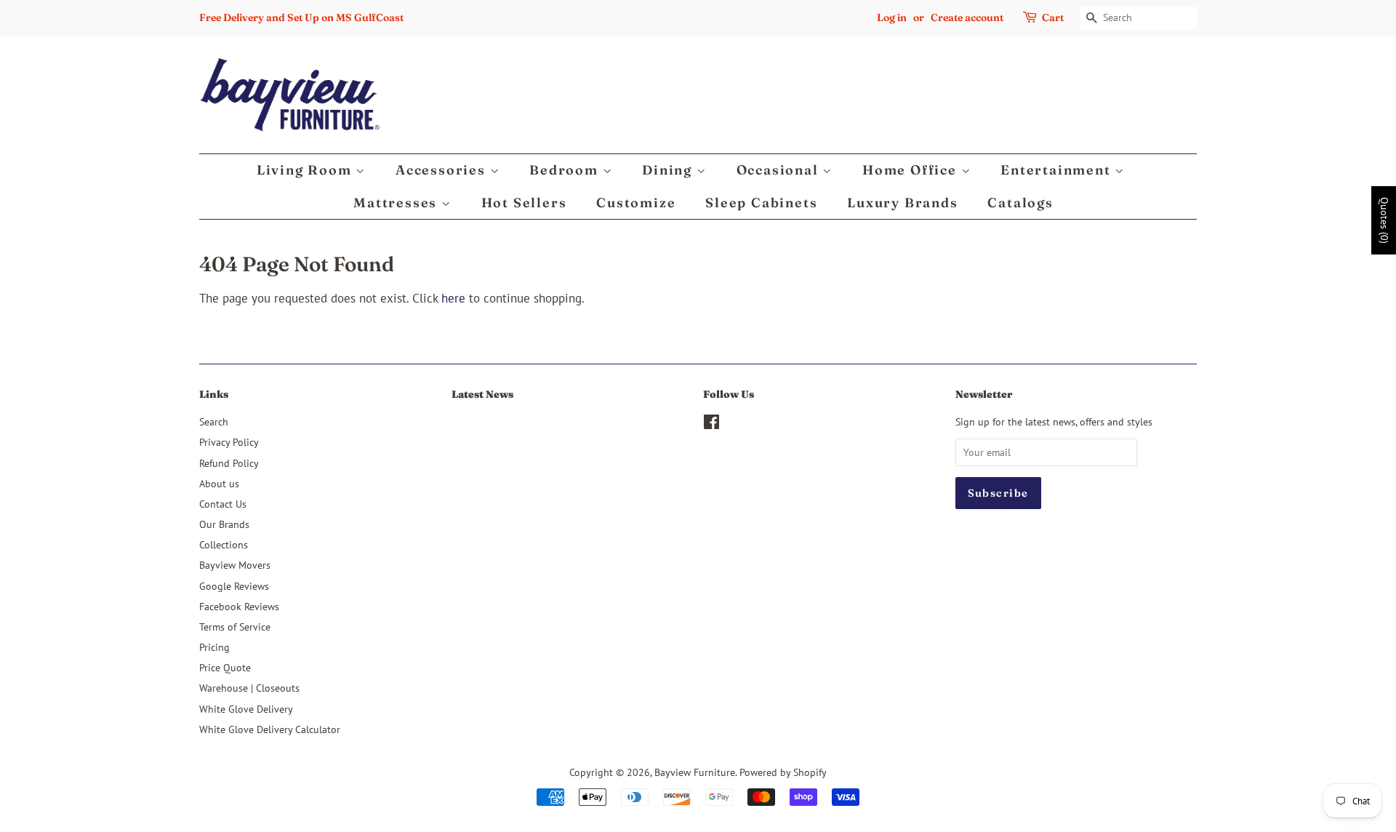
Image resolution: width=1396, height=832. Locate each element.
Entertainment (1057, 169)
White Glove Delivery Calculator (269, 729)
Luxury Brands (902, 202)
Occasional (780, 169)
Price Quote (225, 667)
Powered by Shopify (783, 772)
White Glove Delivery (246, 709)
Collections (223, 544)
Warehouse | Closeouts (249, 688)
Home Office (911, 169)
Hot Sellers (524, 202)
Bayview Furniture (694, 772)
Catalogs (1020, 202)
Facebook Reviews (239, 606)
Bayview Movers (234, 565)
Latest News (482, 394)
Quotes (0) (1384, 220)
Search (213, 421)
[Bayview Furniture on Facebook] (711, 424)
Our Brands (224, 524)
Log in (892, 17)
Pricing (214, 647)
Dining (669, 169)
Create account (967, 17)
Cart (1053, 17)
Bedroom (565, 169)
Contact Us (222, 504)
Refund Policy (229, 463)
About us (219, 483)
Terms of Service (234, 626)
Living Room (306, 169)
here (453, 298)
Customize (635, 202)
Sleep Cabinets (761, 202)
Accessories (443, 169)
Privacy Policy (229, 442)
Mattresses (397, 202)
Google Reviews (234, 586)
